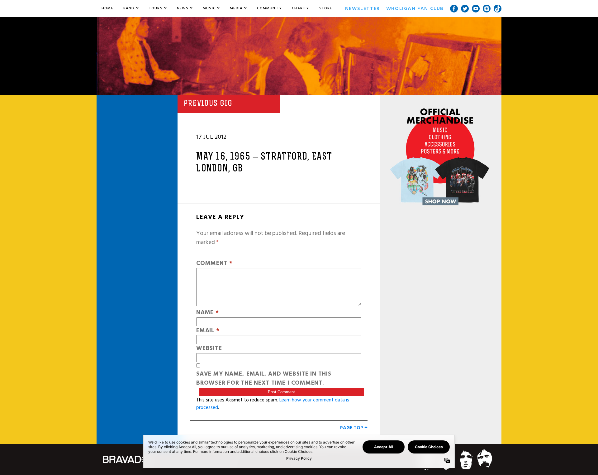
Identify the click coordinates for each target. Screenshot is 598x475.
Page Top (352, 427)
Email (207, 330)
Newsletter (362, 8)
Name (207, 312)
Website (209, 348)
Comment (214, 263)
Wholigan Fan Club (415, 8)
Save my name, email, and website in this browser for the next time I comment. (263, 379)
